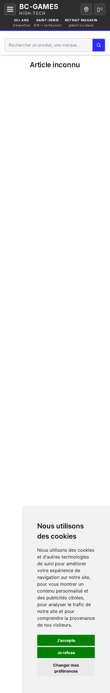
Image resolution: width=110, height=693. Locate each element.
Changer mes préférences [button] (66, 668)
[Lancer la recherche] (99, 45)
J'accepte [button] (66, 640)
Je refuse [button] (66, 652)
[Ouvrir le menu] (10, 9)
